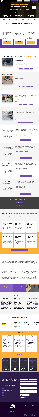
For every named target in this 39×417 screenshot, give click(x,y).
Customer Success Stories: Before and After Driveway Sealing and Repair (31, 344)
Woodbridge (33, 415)
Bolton (25, 406)
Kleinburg (25, 412)
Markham (25, 414)
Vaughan (32, 414)
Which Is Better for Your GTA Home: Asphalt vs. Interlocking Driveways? (33, 369)
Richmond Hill (33, 407)
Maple (25, 413)
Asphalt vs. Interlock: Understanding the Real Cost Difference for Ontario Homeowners (24, 369)
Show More (16, 65)
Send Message (23, 397)
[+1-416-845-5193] (3, 388)
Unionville (32, 412)
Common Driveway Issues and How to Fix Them (6, 343)
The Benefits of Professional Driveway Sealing (18, 343)
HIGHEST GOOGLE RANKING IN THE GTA (19, 16)
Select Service (22, 386)
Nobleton (32, 406)
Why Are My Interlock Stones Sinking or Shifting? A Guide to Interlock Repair (15, 369)
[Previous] (2, 304)
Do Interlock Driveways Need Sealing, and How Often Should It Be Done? (6, 369)
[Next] (36, 304)
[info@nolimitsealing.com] (3, 390)
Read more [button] (11, 327)
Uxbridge (32, 413)
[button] (38, 324)
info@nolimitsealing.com (8, 390)
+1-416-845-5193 (7, 388)
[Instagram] (33, 2)
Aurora (25, 405)
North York (32, 405)
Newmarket (25, 415)
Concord (25, 407)
